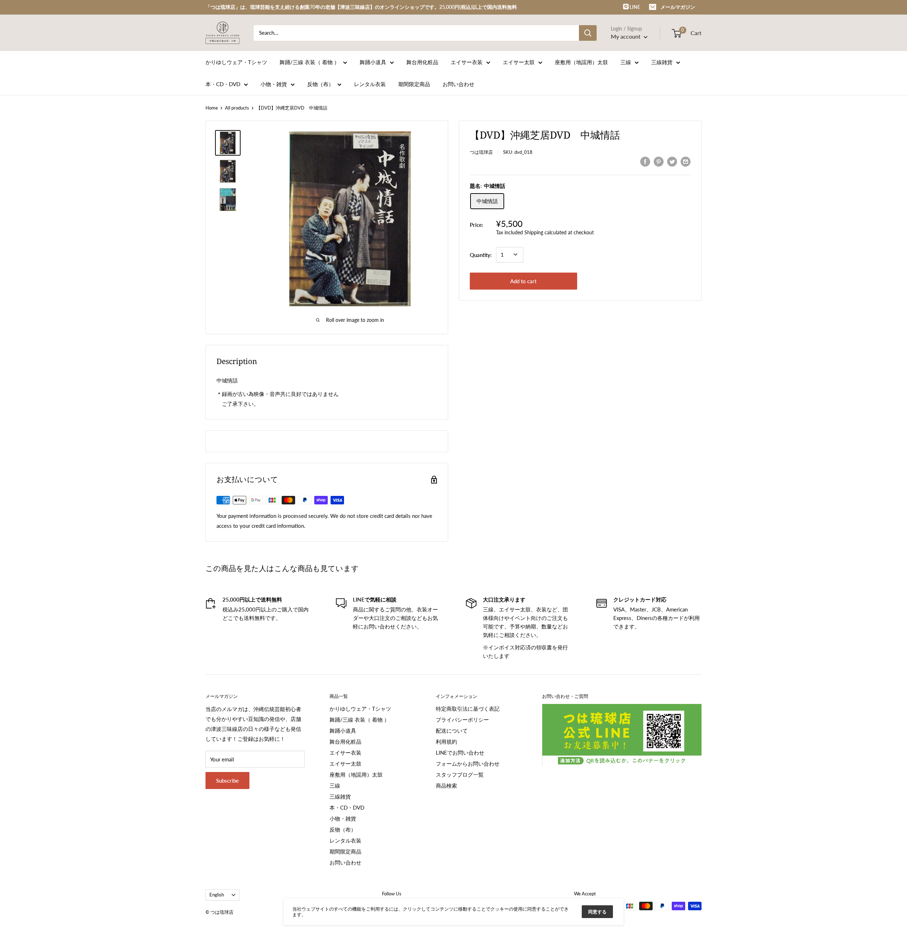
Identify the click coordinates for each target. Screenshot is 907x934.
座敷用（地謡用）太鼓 (581, 62)
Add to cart (523, 281)
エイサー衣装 (467, 62)
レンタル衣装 (370, 84)
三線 (625, 62)
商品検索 (446, 785)
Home (211, 108)
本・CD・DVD (222, 84)
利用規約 (446, 741)
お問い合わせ (458, 84)
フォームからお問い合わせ (468, 763)
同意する (597, 912)
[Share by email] (686, 161)
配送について (452, 730)
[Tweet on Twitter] (672, 161)
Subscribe (227, 780)
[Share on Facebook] (645, 161)
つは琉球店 (481, 152)
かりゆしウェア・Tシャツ (236, 62)
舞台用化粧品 (422, 62)
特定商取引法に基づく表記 (468, 708)
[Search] (588, 33)
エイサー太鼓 (519, 62)
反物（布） (320, 84)
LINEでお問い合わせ (460, 752)
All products (237, 108)
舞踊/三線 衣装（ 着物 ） (309, 62)
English (216, 894)
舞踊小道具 (373, 62)
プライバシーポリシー (462, 719)
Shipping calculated (545, 232)
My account (626, 36)
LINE (634, 7)
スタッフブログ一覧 (460, 774)
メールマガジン (677, 7)
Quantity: (481, 254)
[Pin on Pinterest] (659, 161)
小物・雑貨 (273, 84)
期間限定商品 (414, 84)
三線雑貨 (661, 62)
